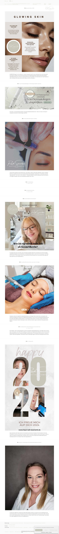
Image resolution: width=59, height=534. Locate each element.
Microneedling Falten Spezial (30, 190)
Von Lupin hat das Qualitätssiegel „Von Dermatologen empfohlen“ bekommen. (30, 83)
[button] (6, 1)
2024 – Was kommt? (30, 341)
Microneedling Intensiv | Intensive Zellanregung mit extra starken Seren (30, 326)
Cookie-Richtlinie (43, 532)
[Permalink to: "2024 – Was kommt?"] (29, 388)
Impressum (50, 532)
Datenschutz (47, 532)
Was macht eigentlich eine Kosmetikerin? (30, 198)
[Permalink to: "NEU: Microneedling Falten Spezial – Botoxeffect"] (29, 146)
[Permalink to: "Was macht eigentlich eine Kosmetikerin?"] (29, 226)
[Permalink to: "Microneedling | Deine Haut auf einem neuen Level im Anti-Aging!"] (29, 289)
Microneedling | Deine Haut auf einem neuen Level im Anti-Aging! (29, 262)
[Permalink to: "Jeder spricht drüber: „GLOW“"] (29, 41)
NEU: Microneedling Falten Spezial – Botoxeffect (30, 118)
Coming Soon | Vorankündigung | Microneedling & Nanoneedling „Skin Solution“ (30, 442)
